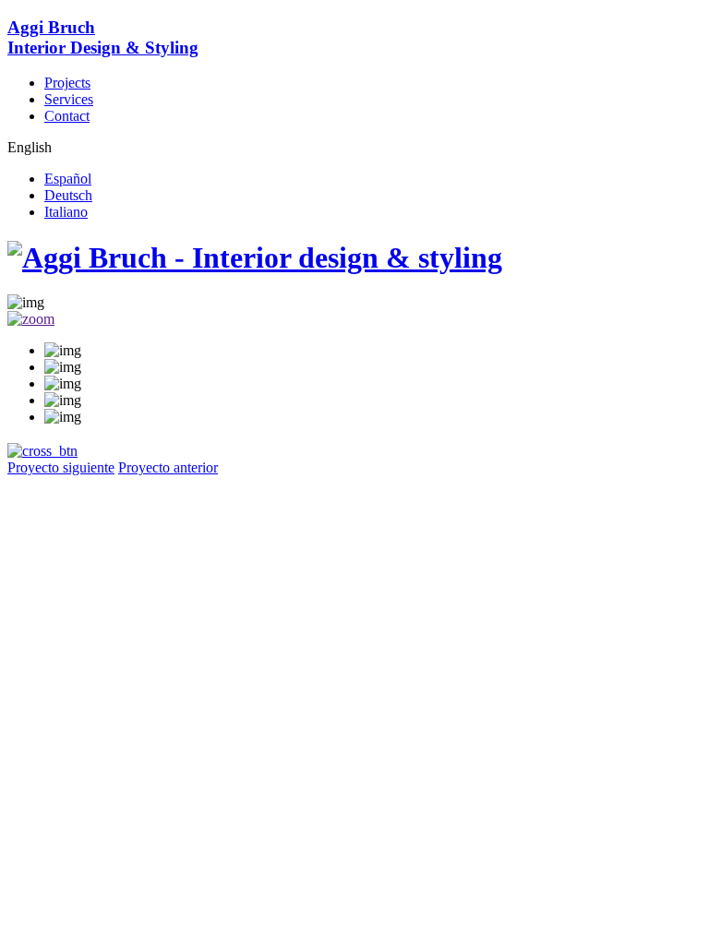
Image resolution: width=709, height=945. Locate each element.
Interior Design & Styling (102, 37)
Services (68, 99)
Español (67, 178)
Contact (67, 116)
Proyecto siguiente (60, 467)
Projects (67, 82)
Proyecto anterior (168, 467)
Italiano (66, 212)
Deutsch (68, 195)
